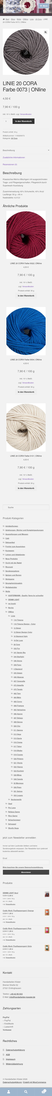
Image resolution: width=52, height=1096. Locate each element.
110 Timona (18, 620)
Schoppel (12, 824)
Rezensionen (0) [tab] (10, 164)
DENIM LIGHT (13, 599)
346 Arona (18, 661)
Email (5, 858)
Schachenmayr (14, 820)
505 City (17, 726)
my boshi (12, 603)
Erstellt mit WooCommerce (34, 1082)
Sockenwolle (16, 799)
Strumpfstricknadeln (13, 583)
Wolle (19, 19)
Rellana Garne (14, 812)
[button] (46, 32)
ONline (25, 19)
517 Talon (18, 746)
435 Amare (18, 673)
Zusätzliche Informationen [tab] (14, 157)
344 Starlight (19, 656)
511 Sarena (18, 730)
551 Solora (18, 791)
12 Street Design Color (23, 632)
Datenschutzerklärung (15, 1049)
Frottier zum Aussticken (15, 546)
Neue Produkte (11, 558)
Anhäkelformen (11, 526)
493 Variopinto (20, 710)
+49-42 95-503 (16, 993)
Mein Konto (8, 1092)
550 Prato (17, 787)
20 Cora (38, 19)
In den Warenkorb (23, 121)
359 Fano (17, 665)
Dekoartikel (10, 542)
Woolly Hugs (13, 828)
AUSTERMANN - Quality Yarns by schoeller (25, 595)
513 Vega (17, 734)
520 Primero (18, 758)
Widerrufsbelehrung (14, 1063)
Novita (11, 607)
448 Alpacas (19, 677)
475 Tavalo (18, 689)
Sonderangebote (12, 571)
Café (7, 538)
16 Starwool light (21, 636)
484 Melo (17, 697)
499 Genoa (18, 722)
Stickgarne (9, 579)
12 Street (17, 628)
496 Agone (18, 714)
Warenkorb (40, 1090)
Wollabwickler (11, 587)
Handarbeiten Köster (14, 8)
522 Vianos (18, 767)
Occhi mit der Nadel (13, 563)
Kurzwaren (9, 550)
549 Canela (18, 779)
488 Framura (19, 705)
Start (7, 19)
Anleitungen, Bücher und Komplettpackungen (24, 530)
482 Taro (17, 693)
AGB (8, 1054)
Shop (13, 19)
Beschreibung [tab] (9, 150)
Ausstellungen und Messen (16, 534)
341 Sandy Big (20, 652)
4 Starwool (18, 669)
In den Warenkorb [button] (26, 295)
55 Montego (18, 783)
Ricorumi (9, 567)
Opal (10, 803)
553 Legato (18, 795)
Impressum (10, 1059)
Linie (32, 19)
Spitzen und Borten (13, 575)
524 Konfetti (19, 771)
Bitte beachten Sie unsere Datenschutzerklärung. (23, 867)
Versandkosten (26, 114)
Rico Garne (12, 816)
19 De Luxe (18, 640)
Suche (26, 1092)
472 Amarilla (19, 685)
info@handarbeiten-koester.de (22, 997)
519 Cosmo (18, 754)
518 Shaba (18, 750)
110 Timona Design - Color (25, 624)
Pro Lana (12, 807)
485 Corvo (18, 701)
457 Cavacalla (19, 681)
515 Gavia (18, 738)
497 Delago (18, 718)
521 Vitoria (18, 763)
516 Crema (18, 742)
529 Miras (18, 775)
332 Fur (17, 648)
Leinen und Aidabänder (15, 554)
